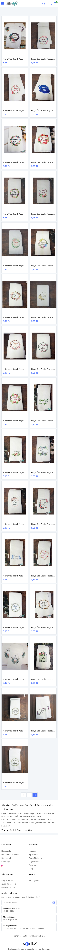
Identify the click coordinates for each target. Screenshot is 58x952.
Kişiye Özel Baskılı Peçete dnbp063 (18, 782)
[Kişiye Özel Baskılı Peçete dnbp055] (15, 604)
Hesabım (32, 851)
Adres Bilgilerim (35, 858)
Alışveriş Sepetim (36, 861)
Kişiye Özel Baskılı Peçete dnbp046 (18, 420)
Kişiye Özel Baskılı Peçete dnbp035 (18, 162)
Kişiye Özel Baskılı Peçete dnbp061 (18, 730)
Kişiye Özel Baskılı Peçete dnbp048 (18, 472)
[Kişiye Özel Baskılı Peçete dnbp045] (43, 346)
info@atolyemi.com (10, 919)
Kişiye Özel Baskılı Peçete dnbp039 (18, 265)
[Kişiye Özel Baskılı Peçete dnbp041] (15, 294)
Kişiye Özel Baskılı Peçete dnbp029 (18, 59)
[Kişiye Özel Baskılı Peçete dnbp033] (15, 88)
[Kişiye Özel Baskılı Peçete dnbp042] (43, 294)
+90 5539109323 (8, 911)
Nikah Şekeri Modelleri (10, 854)
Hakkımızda (6, 851)
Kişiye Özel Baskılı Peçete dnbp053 (18, 575)
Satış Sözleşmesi (7, 880)
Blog (31, 868)
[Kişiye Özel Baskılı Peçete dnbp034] (43, 88)
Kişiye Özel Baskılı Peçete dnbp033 (18, 110)
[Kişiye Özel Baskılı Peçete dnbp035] (15, 139)
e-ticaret (22, 949)
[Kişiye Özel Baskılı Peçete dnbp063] (15, 759)
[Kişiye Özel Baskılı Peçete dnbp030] (43, 36)
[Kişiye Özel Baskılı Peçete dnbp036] (43, 139)
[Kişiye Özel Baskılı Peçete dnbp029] (15, 36)
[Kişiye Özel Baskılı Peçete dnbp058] (15, 656)
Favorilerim (33, 865)
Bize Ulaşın (5, 861)
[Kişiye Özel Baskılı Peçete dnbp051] (43, 501)
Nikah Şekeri (34, 880)
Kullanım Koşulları (8, 887)
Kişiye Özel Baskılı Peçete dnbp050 (18, 524)
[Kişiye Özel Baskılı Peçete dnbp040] (43, 243)
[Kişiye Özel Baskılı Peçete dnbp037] (15, 191)
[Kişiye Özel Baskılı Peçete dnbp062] (43, 708)
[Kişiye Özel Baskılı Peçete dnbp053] (15, 553)
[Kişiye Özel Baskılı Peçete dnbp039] (15, 243)
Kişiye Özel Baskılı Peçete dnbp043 (18, 369)
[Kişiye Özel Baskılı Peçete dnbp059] (43, 656)
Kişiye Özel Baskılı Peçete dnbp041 (18, 317)
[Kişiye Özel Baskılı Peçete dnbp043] (15, 346)
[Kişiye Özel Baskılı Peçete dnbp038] (43, 191)
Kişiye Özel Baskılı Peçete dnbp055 (18, 627)
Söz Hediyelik (6, 858)
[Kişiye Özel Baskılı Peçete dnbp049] (43, 449)
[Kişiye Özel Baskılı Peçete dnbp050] (15, 501)
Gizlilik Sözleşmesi (8, 884)
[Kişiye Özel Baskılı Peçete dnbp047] (43, 398)
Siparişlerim (33, 854)
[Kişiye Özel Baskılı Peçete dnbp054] (43, 553)
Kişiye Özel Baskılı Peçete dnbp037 (18, 214)
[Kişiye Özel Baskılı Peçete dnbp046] (15, 398)
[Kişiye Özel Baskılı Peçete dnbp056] (43, 604)
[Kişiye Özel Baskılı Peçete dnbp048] (15, 449)
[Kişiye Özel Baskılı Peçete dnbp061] (15, 708)
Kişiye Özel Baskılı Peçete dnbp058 (18, 679)
